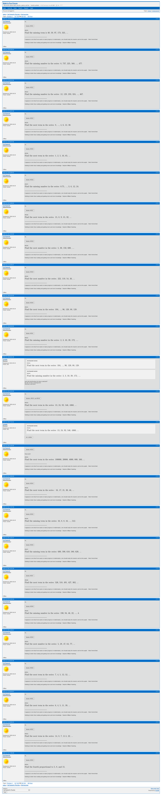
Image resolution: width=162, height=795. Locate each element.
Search (20, 8)
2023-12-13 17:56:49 (8, 753)
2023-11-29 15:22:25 (8, 391)
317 (16, 16)
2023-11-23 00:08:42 (8, 172)
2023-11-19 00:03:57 (8, 18)
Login (31, 8)
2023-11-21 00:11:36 (8, 80)
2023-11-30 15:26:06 (8, 445)
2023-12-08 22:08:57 (8, 630)
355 (29, 16)
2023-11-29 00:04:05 (8, 326)
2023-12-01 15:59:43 (8, 476)
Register (26, 8)
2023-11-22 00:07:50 (8, 141)
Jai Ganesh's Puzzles (13, 14)
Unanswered (155, 11)
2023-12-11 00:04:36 (8, 660)
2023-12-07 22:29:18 (8, 599)
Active (149, 11)
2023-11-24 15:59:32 (8, 203)
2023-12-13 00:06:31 (8, 722)
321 (25, 16)
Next (31, 16)
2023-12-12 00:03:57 (8, 691)
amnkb (5, 359)
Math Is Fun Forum (10, 3)
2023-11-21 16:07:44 (8, 111)
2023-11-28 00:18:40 (8, 295)
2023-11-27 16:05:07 (8, 264)
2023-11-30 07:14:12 (8, 422)
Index (4, 8)
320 (22, 16)
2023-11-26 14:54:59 (8, 234)
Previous (9, 16)
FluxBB (157, 790)
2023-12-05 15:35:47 (8, 537)
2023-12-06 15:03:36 (8, 568)
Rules (15, 8)
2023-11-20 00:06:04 (8, 49)
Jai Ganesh (6, 21)
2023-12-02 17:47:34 (8, 507)
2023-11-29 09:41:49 (8, 357)
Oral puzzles (24, 14)
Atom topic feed (155, 788)
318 (18, 16)
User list (10, 8)
